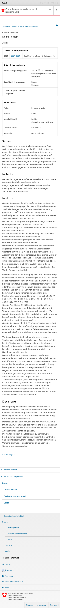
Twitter (8, 564)
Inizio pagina (9, 455)
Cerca (6, 503)
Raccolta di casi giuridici (13, 476)
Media (7, 551)
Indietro (6, 26)
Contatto (8, 545)
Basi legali (54, 605)
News (7, 587)
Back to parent (10, 469)
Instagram (9, 570)
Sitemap (29, 605)
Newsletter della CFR (14, 582)
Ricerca (5, 483)
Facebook (9, 576)
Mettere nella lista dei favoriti (25, 26)
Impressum (41, 605)
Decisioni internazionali (15, 496)
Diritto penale (10, 489)
